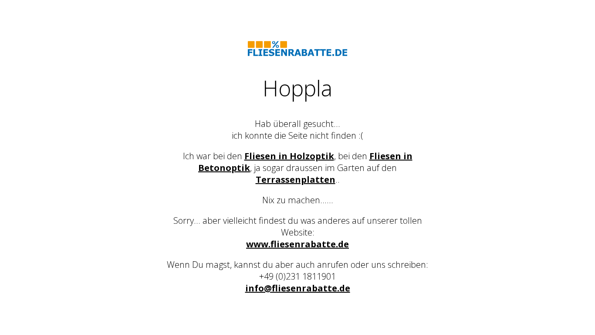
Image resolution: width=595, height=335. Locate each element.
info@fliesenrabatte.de (297, 288)
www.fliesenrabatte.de (297, 244)
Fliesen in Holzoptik (289, 156)
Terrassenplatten (295, 179)
